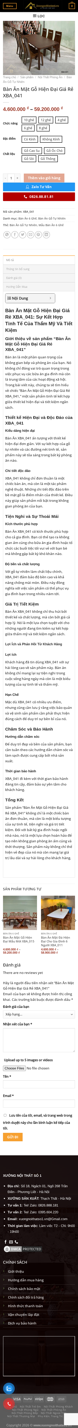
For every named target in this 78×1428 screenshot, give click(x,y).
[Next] (75, 928)
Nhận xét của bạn (17, 1024)
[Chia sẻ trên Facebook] (14, 234)
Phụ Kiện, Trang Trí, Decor (55, 1416)
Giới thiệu (16, 1271)
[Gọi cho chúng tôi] (16, 1242)
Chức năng (10, 123)
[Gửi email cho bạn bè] (30, 234)
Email (8, 1096)
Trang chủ (9, 77)
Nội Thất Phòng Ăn (50, 77)
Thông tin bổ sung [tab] (18, 269)
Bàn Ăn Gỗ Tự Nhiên (52, 218)
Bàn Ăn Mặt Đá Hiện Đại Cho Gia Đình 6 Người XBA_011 (55, 941)
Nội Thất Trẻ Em (30, 1406)
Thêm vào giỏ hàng (44, 178)
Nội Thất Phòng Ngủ (25, 1410)
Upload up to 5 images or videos (28, 1060)
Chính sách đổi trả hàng (26, 1297)
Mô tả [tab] (10, 260)
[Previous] (3, 928)
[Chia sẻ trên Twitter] (22, 234)
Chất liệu (9, 154)
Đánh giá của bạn (16, 1006)
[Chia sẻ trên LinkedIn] (46, 234)
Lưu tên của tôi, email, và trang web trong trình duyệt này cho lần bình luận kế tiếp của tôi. (37, 1121)
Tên (7, 1076)
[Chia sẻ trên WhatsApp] (7, 234)
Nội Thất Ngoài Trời (53, 1413)
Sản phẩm (27, 77)
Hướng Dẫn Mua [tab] (16, 287)
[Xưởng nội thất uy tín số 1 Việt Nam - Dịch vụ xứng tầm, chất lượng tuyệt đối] (43, 6)
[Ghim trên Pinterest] (38, 234)
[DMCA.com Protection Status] (23, 1248)
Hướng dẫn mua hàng (26, 1280)
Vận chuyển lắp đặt (23, 1314)
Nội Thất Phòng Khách (58, 1406)
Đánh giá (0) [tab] (14, 278)
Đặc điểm (9, 138)
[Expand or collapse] (50, 298)
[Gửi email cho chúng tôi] (11, 1242)
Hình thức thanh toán (25, 1305)
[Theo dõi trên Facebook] (5, 1242)
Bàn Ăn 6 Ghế (27, 218)
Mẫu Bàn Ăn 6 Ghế (51, 225)
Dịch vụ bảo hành (22, 1323)
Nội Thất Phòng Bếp (25, 1413)
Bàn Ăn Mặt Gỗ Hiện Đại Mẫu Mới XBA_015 (18, 939)
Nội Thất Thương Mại (21, 1416)
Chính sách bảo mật (24, 1288)
